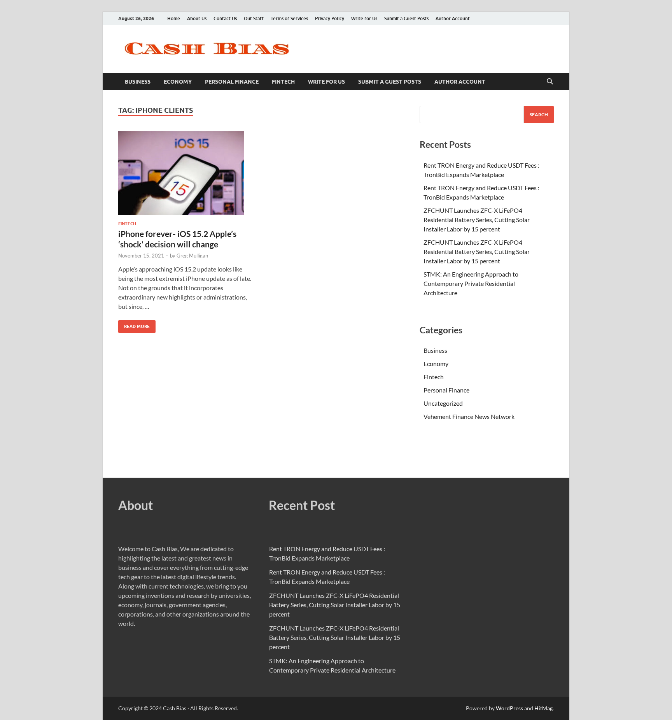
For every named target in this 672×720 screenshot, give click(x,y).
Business (137, 82)
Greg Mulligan (192, 255)
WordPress (509, 708)
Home (173, 18)
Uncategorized (443, 403)
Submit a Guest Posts (406, 18)
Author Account (453, 18)
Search (539, 114)
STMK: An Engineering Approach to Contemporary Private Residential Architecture (471, 283)
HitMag (543, 708)
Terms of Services (289, 18)
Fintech (283, 82)
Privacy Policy (329, 18)
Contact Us (225, 18)
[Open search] (550, 82)
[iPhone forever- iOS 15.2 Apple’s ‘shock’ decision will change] (186, 173)
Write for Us (364, 18)
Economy (178, 82)
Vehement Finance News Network (469, 416)
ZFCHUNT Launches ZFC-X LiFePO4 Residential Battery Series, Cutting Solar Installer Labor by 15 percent (477, 220)
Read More (134, 324)
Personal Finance (232, 82)
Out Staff (254, 18)
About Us (196, 18)
